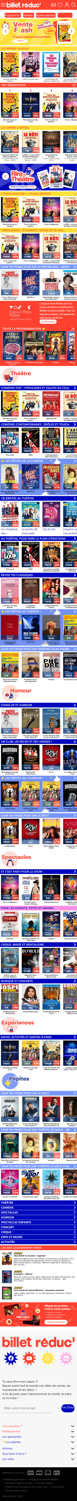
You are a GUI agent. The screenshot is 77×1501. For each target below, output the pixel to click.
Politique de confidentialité (43, 1479)
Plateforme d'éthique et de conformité (26, 1486)
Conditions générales (14, 1479)
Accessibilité (57, 1486)
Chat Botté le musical (24, 1255)
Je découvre (48, 321)
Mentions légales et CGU (19, 1483)
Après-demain (46, 15)
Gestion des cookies (16, 1490)
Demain (28, 15)
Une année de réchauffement (29, 1290)
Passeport (18, 1274)
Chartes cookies (45, 1483)
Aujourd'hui (13, 15)
